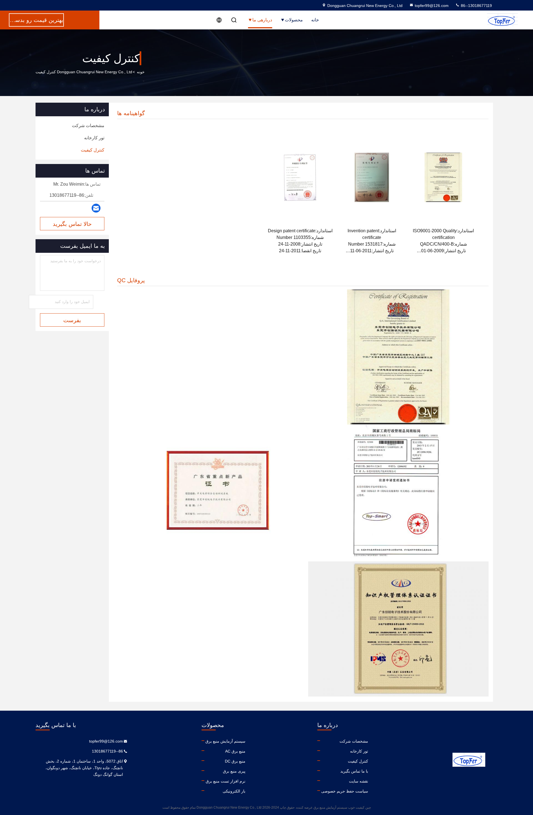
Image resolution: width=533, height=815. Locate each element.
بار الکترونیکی (234, 791)
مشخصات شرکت (354, 741)
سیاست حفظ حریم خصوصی (344, 791)
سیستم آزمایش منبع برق (225, 741)
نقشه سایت (358, 781)
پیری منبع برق (234, 771)
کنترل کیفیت (358, 761)
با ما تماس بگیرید (354, 771)
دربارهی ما (262, 19)
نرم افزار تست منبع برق (225, 781)
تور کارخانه (359, 751)
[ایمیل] (96, 208)
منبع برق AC (235, 751)
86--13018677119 (476, 5)
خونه (141, 72)
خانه (315, 19)
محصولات (294, 19)
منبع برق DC (235, 761)
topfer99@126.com (432, 5)
